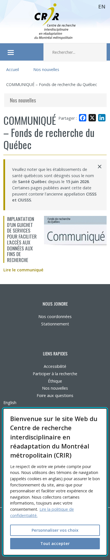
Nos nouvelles (46, 69)
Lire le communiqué (23, 270)
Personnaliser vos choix (55, 530)
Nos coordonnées (55, 316)
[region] (55, 481)
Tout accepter (55, 543)
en (101, 6)
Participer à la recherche (55, 373)
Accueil (12, 69)
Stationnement (55, 324)
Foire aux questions (55, 395)
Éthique (55, 381)
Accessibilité (55, 366)
